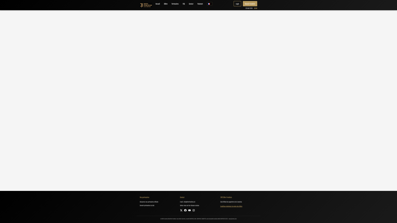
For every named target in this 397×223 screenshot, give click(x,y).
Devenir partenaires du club (147, 205)
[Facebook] (185, 210)
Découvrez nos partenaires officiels (149, 202)
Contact (191, 3)
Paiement (200, 3)
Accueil (158, 3)
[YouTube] (189, 210)
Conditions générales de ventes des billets (231, 206)
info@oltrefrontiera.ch (189, 202)
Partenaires (175, 3)
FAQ (184, 3)
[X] (181, 210)
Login (237, 3)
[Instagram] (193, 210)
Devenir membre (250, 3)
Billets (165, 3)
